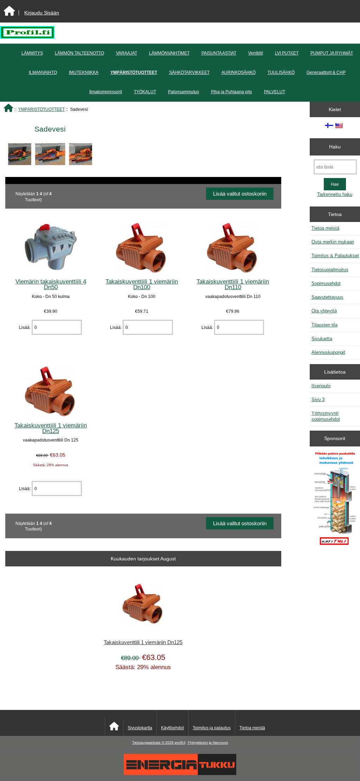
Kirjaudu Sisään (41, 12)
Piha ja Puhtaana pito (231, 91)
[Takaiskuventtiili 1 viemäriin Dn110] (232, 274)
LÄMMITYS (32, 53)
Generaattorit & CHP (326, 72)
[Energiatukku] (180, 773)
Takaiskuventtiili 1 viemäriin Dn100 (141, 284)
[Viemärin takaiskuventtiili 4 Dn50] (50, 274)
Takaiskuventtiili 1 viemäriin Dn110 (233, 284)
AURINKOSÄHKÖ (238, 72)
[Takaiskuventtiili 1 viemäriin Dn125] (50, 417)
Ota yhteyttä (324, 310)
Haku (335, 147)
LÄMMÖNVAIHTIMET (169, 53)
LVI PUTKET (286, 53)
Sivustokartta (140, 727)
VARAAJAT (126, 53)
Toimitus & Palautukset (335, 255)
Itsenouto (320, 385)
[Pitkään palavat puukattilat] (335, 501)
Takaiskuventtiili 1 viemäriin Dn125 (50, 428)
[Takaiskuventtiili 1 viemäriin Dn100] (141, 274)
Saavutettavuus (327, 297)
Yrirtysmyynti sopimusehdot (325, 416)
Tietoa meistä (325, 228)
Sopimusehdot (326, 283)
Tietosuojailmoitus (329, 269)
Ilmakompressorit (105, 91)
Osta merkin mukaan (332, 242)
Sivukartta (321, 338)
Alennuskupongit (328, 352)
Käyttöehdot (172, 727)
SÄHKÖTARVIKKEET (189, 72)
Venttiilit (255, 53)
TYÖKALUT (145, 91)
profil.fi (180, 742)
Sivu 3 (317, 399)
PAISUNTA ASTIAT (218, 53)
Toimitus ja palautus (212, 727)
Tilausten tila (324, 325)
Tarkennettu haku (334, 194)
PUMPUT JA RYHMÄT (331, 53)
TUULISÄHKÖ (281, 72)
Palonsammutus (183, 91)
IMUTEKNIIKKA (83, 72)
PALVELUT (274, 91)
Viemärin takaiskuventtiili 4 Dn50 (50, 284)
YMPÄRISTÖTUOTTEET (41, 109)
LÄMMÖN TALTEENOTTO (79, 53)
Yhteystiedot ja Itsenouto (207, 742)
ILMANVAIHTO (43, 72)
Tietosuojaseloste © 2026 (153, 742)
